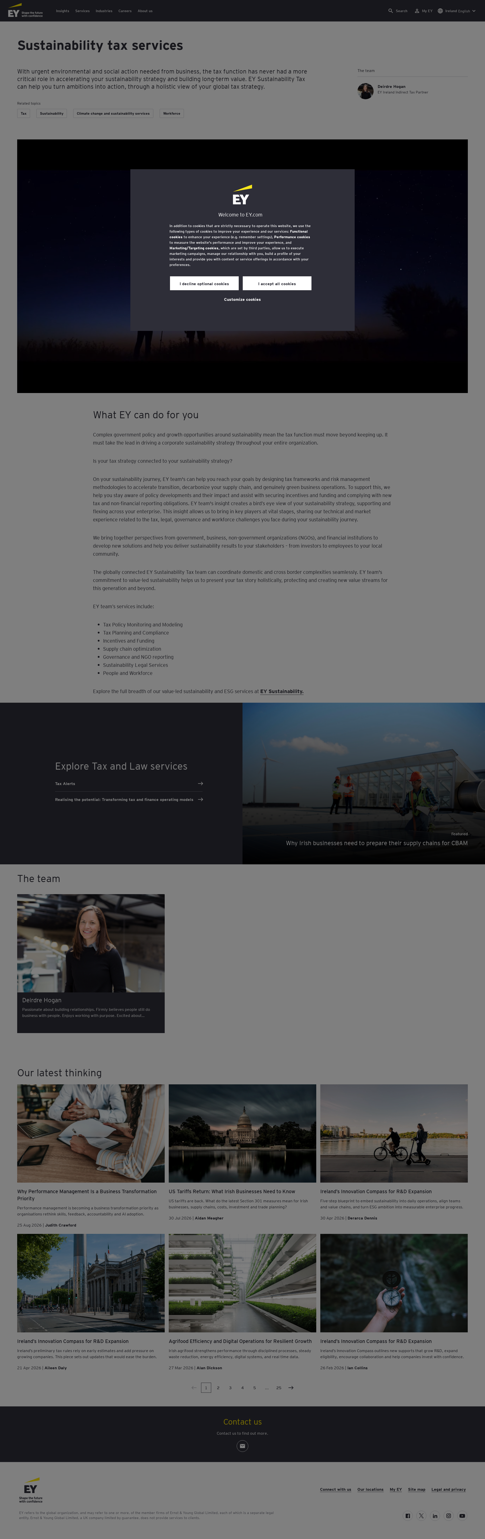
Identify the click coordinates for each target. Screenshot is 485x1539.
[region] (242, 250)
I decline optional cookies (204, 283)
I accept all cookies (277, 283)
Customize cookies (242, 299)
